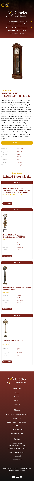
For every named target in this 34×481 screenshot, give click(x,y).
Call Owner (17, 143)
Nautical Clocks (17, 418)
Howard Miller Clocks (16, 429)
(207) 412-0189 (20, 449)
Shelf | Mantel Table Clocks (17, 422)
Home (17, 393)
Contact (17, 404)
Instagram (16, 460)
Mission (17, 397)
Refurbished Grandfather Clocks (17, 415)
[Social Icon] (2, 5)
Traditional (20, 149)
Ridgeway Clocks (17, 433)
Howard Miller (6, 90)
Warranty (17, 400)
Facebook (16, 456)
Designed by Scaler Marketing (17, 470)
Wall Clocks (17, 426)
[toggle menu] (31, 5)
